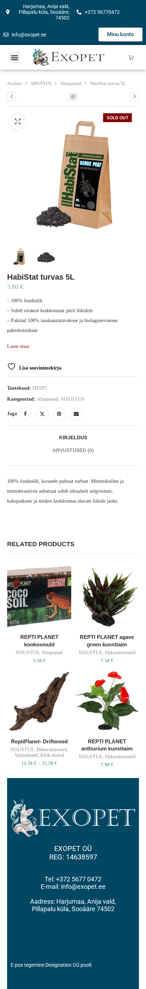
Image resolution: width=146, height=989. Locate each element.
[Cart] (130, 57)
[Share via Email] (76, 413)
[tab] (73, 437)
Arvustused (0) (73, 450)
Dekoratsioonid (120, 652)
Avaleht (14, 83)
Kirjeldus (73, 437)
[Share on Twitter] (42, 413)
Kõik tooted (52, 755)
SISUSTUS (41, 83)
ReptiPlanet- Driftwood (39, 741)
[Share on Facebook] (25, 413)
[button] (15, 57)
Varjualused (26, 755)
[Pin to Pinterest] (59, 413)
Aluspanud (70, 83)
